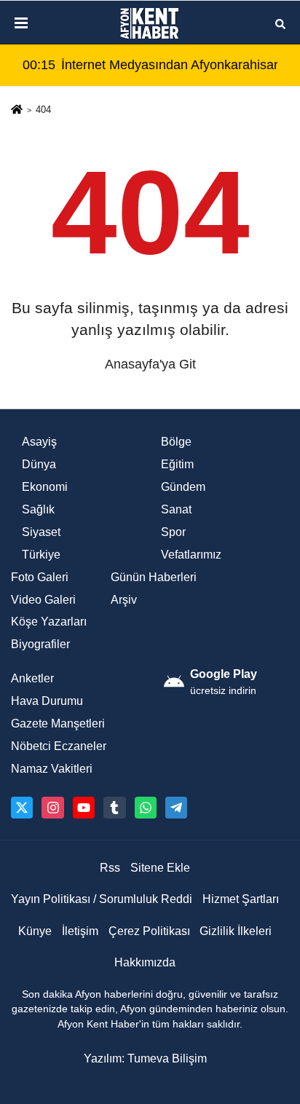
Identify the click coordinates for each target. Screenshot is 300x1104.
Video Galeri (43, 600)
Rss (110, 867)
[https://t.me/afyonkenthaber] (176, 808)
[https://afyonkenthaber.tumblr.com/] (114, 808)
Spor (173, 532)
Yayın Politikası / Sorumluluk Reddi (101, 899)
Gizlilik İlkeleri (236, 931)
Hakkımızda (144, 962)
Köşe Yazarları (49, 621)
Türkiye (41, 554)
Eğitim (177, 464)
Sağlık (38, 509)
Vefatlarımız (191, 554)
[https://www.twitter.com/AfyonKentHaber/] (22, 808)
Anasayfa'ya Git (150, 364)
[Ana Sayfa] (17, 111)
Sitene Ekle (160, 867)
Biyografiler (40, 644)
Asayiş (39, 441)
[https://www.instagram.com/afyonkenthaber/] (52, 808)
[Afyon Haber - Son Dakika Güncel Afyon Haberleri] (150, 23)
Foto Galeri (39, 577)
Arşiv (124, 600)
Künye (35, 931)
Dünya (39, 464)
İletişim (80, 931)
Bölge (176, 441)
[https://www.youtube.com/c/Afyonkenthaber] (84, 808)
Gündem (183, 487)
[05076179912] (146, 808)
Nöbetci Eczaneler (58, 746)
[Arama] (280, 23)
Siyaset (41, 532)
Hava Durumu (47, 701)
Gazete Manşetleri (58, 723)
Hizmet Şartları (240, 899)
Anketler (32, 678)
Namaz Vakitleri (51, 768)
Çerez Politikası (149, 931)
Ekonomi (45, 487)
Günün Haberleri (154, 577)
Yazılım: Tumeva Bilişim (145, 1058)
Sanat (176, 509)
